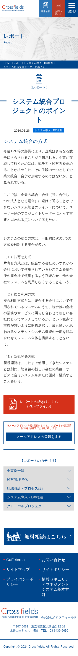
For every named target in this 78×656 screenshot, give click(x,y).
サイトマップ (18, 569)
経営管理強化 (17, 479)
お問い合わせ (53, 560)
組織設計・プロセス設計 (26, 488)
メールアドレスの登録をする (39, 437)
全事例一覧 (15, 470)
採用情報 (45, 11)
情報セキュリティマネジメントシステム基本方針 (55, 587)
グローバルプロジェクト (26, 506)
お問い (58, 12)
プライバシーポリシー (20, 581)
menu (71, 11)
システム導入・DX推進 (25, 497)
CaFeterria (15, 560)
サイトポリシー (55, 569)
